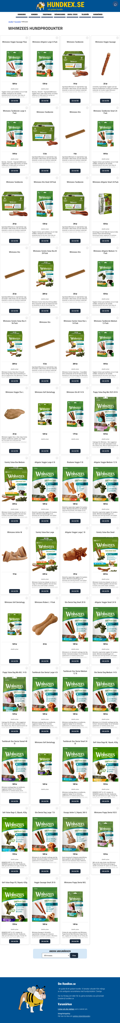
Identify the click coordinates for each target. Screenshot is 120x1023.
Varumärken (97, 14)
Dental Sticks (72, 14)
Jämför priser (14, 89)
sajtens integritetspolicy (81, 1016)
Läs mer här (14, 101)
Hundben (34, 14)
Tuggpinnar (47, 14)
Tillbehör (85, 14)
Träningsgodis (59, 14)
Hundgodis (22, 14)
